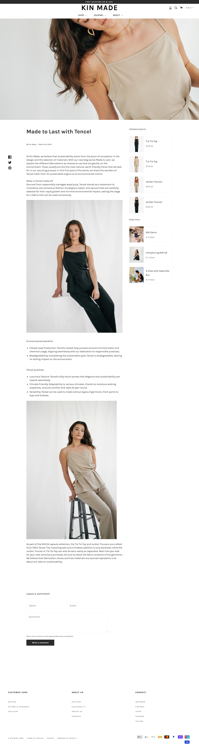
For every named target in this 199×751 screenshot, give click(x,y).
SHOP (81, 15)
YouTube (139, 721)
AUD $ (188, 8)
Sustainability (79, 707)
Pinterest (140, 707)
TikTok (138, 711)
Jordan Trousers (100, 544)
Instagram (140, 702)
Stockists (76, 716)
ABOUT (117, 15)
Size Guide (13, 711)
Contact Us (77, 711)
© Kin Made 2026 (16, 738)
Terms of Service (35, 738)
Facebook (139, 716)
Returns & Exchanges (18, 707)
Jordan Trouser (34, 551)
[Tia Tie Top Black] (74, 266)
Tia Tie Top (80, 544)
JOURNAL (99, 15)
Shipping (12, 702)
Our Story (76, 702)
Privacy (50, 738)
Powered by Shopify (67, 738)
